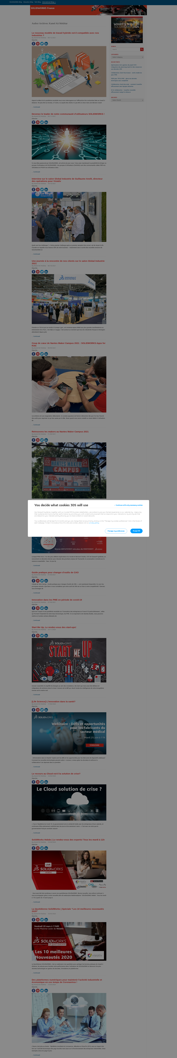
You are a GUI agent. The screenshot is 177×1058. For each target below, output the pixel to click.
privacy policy (94, 523)
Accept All (136, 531)
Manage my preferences (116, 531)
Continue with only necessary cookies (129, 505)
